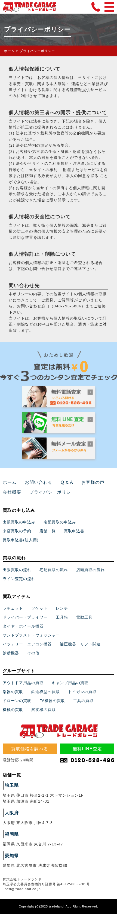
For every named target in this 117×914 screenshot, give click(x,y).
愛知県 (12, 855)
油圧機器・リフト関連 (80, 644)
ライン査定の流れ (19, 579)
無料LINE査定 (87, 748)
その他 (33, 653)
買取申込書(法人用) (21, 540)
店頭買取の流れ (90, 570)
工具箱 (62, 617)
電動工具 (84, 617)
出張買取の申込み (19, 522)
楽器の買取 (13, 692)
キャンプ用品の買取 (70, 683)
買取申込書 (74, 531)
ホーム (9, 51)
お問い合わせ (39, 482)
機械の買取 (13, 709)
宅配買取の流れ (53, 570)
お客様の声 (92, 482)
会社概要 (12, 492)
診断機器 (11, 653)
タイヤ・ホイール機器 (23, 626)
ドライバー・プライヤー (25, 617)
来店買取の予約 (17, 531)
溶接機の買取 (43, 709)
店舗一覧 (47, 531)
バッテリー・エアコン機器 (27, 644)
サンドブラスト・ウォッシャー (31, 635)
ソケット (39, 608)
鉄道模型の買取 (45, 692)
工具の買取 (83, 701)
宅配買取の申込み (60, 522)
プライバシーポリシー (52, 492)
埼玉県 (12, 785)
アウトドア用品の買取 (23, 683)
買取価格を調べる (29, 748)
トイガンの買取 (82, 692)
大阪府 (12, 812)
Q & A (67, 482)
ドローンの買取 (17, 701)
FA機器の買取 (52, 701)
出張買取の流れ (17, 570)
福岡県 (12, 834)
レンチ (62, 608)
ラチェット (13, 608)
